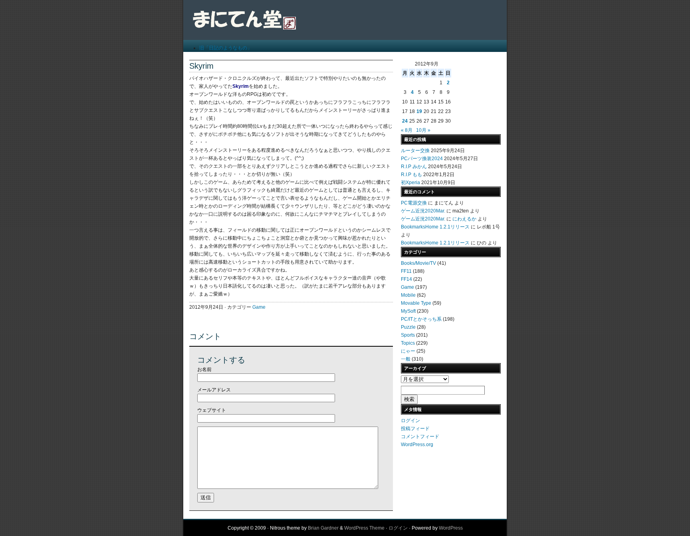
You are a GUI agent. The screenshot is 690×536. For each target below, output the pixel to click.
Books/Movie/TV (418, 263)
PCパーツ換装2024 (422, 158)
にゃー (408, 351)
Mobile (408, 295)
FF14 (406, 279)
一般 (405, 359)
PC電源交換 (414, 203)
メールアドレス (214, 390)
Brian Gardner (323, 528)
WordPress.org (417, 444)
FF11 (406, 271)
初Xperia (410, 182)
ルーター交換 (415, 150)
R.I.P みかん (414, 166)
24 (405, 121)
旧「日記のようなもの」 (225, 48)
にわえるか (464, 219)
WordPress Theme (364, 528)
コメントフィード (420, 436)
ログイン (410, 420)
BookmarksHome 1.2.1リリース (435, 227)
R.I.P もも (411, 174)
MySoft (408, 311)
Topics (408, 343)
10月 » (423, 130)
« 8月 (406, 130)
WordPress (451, 528)
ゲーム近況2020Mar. (423, 211)
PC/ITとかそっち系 (421, 319)
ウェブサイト (211, 410)
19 (419, 111)
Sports (408, 335)
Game (259, 307)
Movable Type (416, 303)
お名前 (204, 369)
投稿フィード (415, 428)
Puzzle (408, 327)
